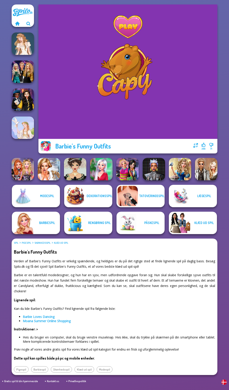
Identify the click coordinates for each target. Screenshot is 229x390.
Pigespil (26, 242)
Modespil (104, 369)
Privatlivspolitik (77, 381)
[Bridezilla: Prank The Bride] (49, 169)
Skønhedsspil (42, 242)
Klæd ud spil (61, 242)
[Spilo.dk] (17, 23)
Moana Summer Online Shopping (47, 321)
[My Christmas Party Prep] (101, 169)
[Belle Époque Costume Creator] (75, 169)
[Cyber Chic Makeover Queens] (154, 169)
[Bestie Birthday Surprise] (23, 169)
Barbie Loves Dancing (39, 317)
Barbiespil (40, 369)
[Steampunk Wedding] (206, 169)
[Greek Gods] (23, 127)
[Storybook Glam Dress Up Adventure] (180, 169)
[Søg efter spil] (28, 23)
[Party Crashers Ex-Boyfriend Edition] (23, 71)
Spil (16, 242)
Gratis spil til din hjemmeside (21, 381)
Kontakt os (53, 381)
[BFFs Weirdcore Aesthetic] (127, 169)
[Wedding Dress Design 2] (23, 43)
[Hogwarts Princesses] (23, 99)
